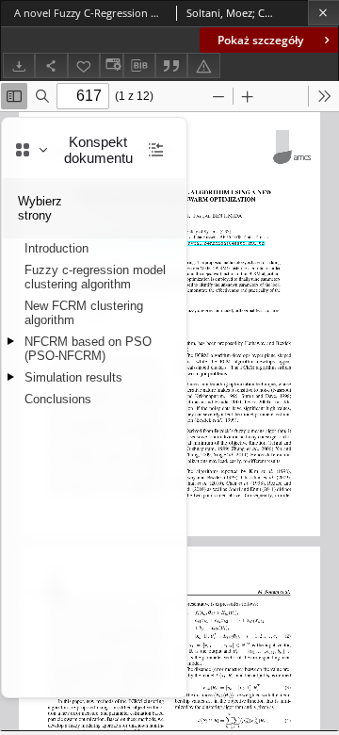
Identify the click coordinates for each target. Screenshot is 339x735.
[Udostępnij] (51, 65)
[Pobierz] (19, 65)
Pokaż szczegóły (260, 40)
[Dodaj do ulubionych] (84, 65)
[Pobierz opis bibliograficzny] (139, 66)
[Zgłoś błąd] (203, 65)
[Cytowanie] (171, 65)
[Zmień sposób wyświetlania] (111, 65)
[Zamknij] (323, 12)
